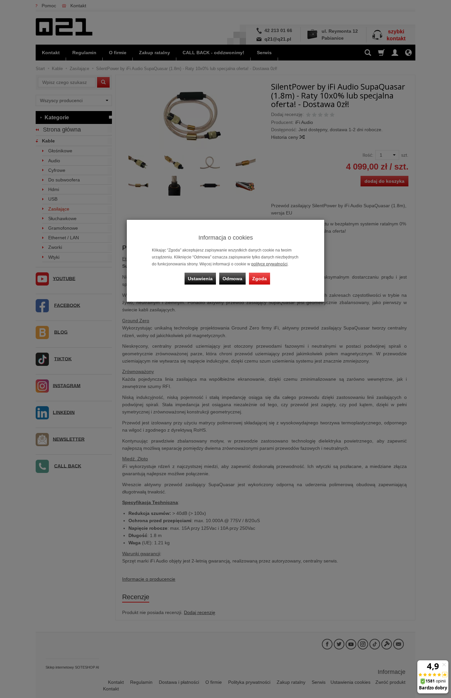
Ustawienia (200, 278)
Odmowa (232, 278)
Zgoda (259, 278)
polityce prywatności (269, 264)
